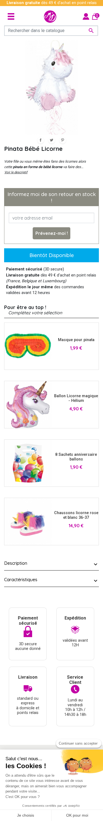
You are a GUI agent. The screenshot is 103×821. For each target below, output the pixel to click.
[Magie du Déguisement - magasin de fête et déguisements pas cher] (50, 16)
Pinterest (62, 140)
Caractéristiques (20, 579)
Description (15, 563)
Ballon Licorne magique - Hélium (76, 398)
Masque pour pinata (76, 340)
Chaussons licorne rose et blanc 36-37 (76, 515)
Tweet (51, 140)
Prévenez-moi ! (51, 233)
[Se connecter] (86, 16)
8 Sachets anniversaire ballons (76, 457)
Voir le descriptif (15, 172)
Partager (40, 140)
